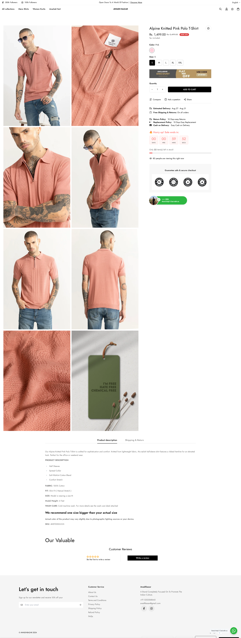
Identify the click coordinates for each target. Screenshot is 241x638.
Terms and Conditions (97, 600)
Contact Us (92, 596)
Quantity (153, 83)
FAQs (90, 616)
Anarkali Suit (55, 9)
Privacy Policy (94, 604)
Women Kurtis (39, 9)
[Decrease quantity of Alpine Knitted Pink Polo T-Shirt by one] (152, 89)
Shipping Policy (95, 608)
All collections (8, 9)
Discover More (136, 2)
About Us (92, 592)
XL (173, 62)
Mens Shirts (23, 9)
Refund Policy (94, 612)
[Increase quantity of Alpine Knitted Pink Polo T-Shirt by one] (162, 89)
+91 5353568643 (148, 599)
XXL (180, 62)
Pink (151, 50)
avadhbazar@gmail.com (150, 603)
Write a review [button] (142, 558)
